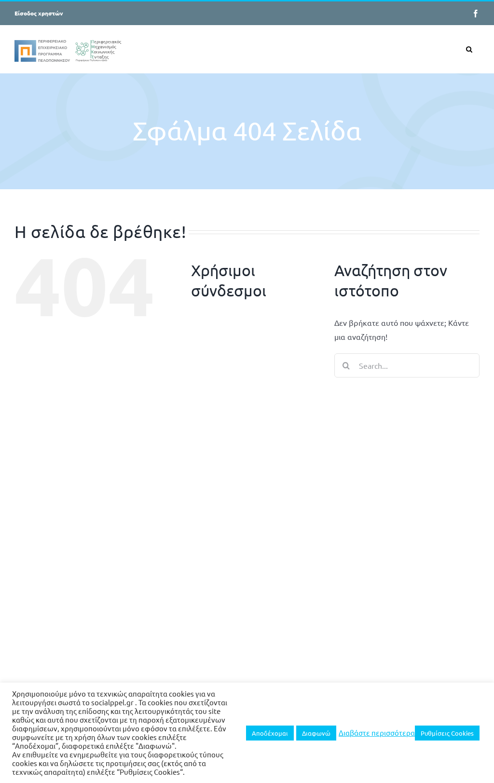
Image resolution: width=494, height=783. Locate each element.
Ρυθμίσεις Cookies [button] (447, 733)
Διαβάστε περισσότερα (377, 732)
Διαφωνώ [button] (316, 733)
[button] (469, 49)
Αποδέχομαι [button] (270, 733)
